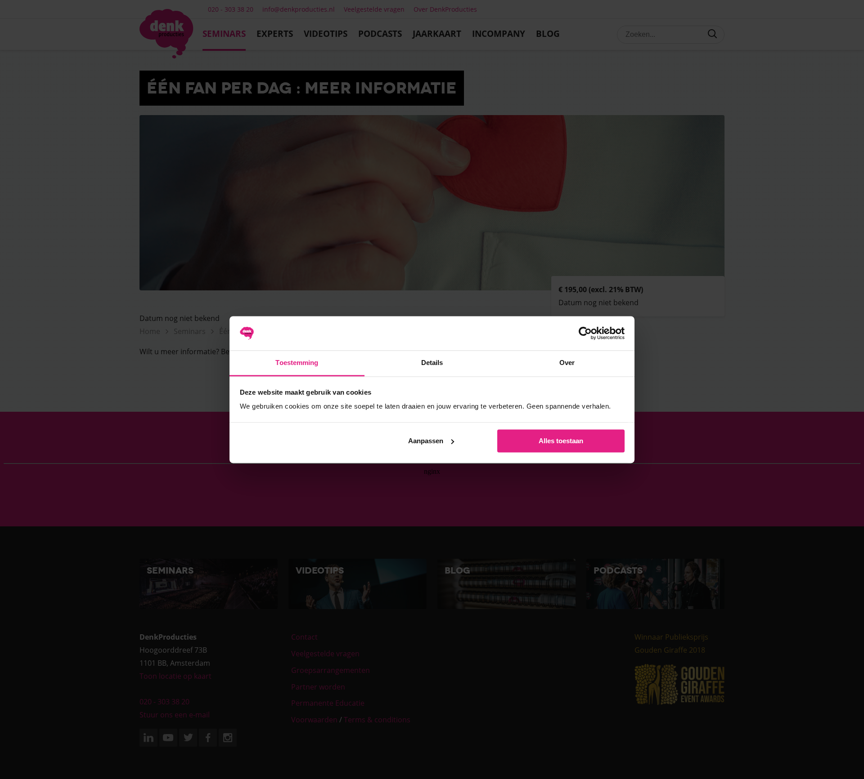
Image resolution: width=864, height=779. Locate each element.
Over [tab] (567, 363)
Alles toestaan (561, 441)
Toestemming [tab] (296, 363)
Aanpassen (425, 441)
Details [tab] (432, 363)
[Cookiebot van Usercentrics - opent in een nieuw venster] (585, 333)
